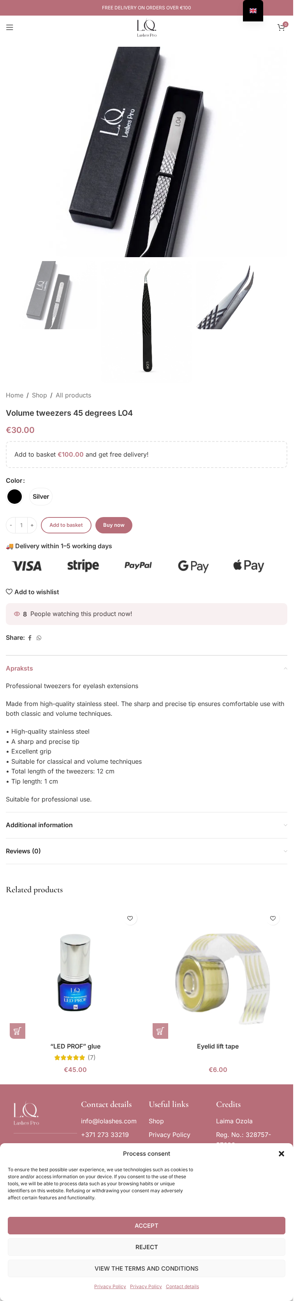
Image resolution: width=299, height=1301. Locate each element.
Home (14, 395)
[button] (281, 1154)
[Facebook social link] (29, 638)
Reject (146, 1247)
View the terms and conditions (147, 1268)
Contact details (182, 1286)
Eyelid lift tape (218, 1046)
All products (73, 395)
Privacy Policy (110, 1286)
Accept (146, 1225)
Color (14, 480)
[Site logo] (147, 26)
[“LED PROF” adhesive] (75, 973)
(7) (92, 1057)
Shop (39, 395)
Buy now (114, 525)
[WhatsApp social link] (39, 638)
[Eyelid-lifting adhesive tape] (218, 973)
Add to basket (66, 525)
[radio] (14, 496)
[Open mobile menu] (10, 27)
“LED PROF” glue (75, 1046)
